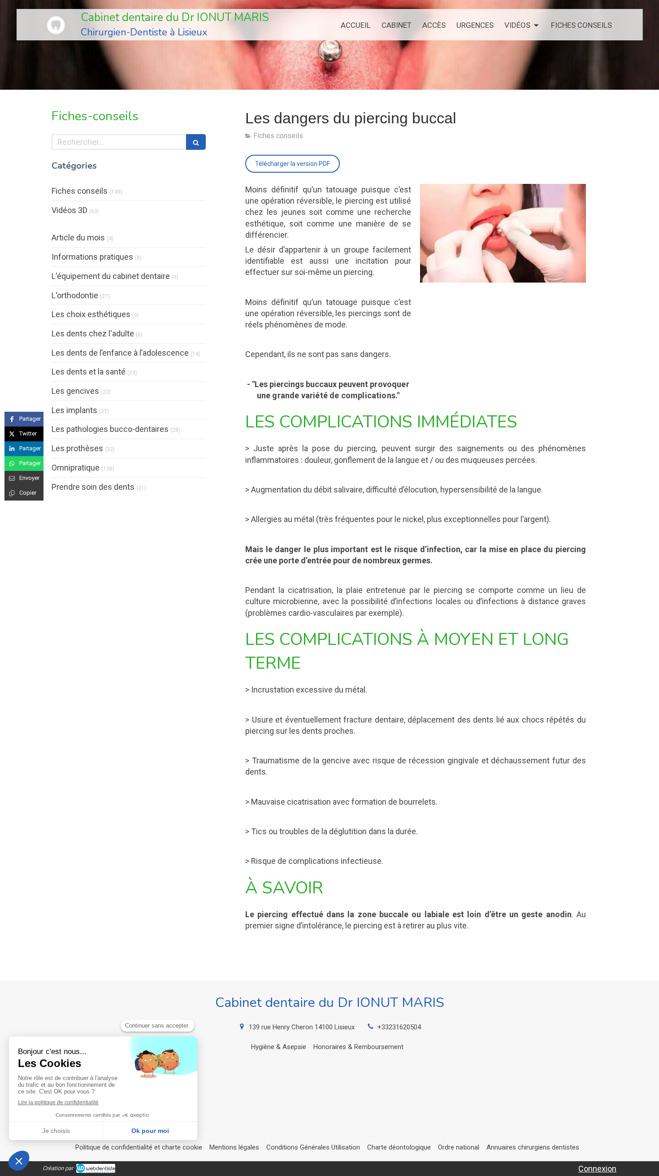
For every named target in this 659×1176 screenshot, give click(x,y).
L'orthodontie (75, 295)
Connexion (597, 1168)
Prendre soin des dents (93, 487)
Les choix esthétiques (91, 314)
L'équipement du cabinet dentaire (111, 276)
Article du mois (78, 237)
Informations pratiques (92, 256)
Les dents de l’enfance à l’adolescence (120, 352)
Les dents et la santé (89, 371)
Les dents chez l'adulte (93, 333)
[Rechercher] (196, 142)
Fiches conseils (80, 191)
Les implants (74, 410)
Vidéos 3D (69, 210)
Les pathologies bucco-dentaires (110, 429)
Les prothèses (77, 448)
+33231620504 (399, 1027)
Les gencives (75, 391)
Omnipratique (76, 467)
